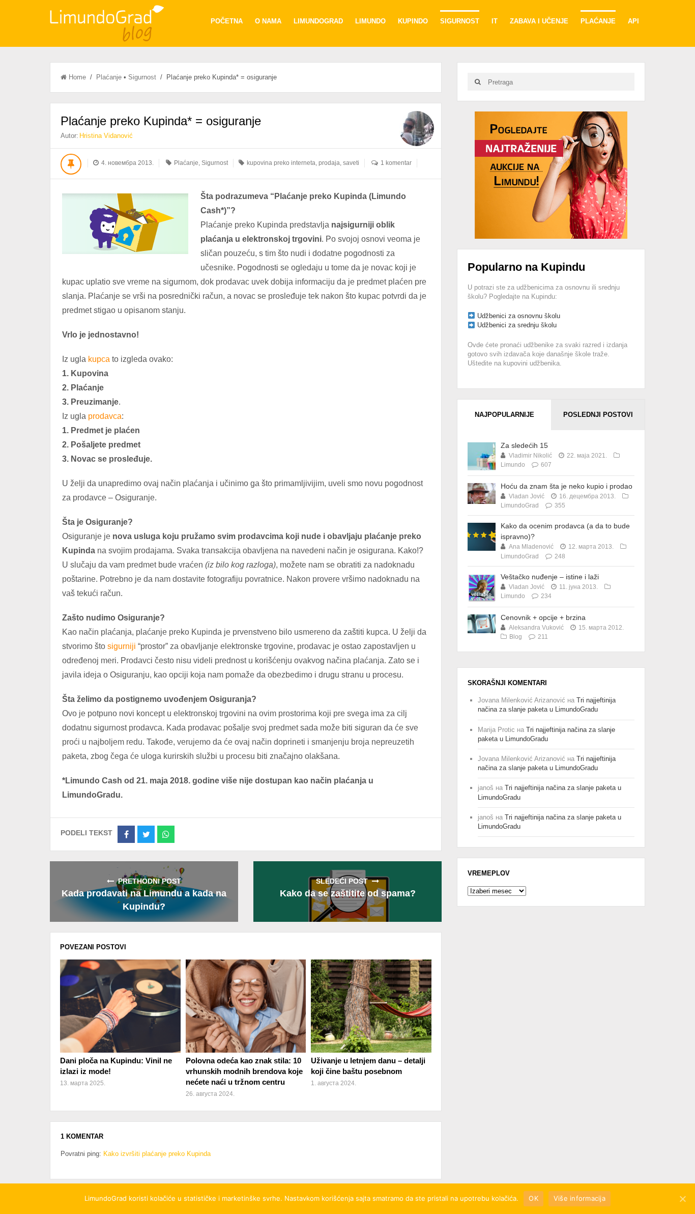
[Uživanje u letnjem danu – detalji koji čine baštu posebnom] (371, 1005)
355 (560, 505)
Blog (515, 636)
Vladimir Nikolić (530, 455)
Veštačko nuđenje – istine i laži (550, 577)
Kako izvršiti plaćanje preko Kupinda (157, 1153)
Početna (227, 21)
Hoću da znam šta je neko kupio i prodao (566, 486)
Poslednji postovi (598, 414)
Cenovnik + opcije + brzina (543, 617)
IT (494, 21)
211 (543, 636)
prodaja (329, 162)
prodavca (105, 416)
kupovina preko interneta (281, 162)
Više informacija (579, 1198)
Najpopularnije (504, 414)
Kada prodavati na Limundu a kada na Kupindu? (144, 900)
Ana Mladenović (531, 546)
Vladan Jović (526, 496)
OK (533, 1198)
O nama (268, 21)
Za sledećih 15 (524, 445)
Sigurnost (459, 21)
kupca (100, 359)
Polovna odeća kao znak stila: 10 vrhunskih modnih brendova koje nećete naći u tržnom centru (244, 1071)
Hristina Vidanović (106, 135)
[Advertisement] (551, 174)
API (633, 21)
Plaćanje (598, 21)
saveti (351, 162)
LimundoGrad (318, 21)
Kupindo (413, 21)
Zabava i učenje (539, 21)
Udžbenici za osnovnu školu (518, 316)
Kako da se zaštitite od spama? (348, 893)
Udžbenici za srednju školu (517, 325)
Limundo (370, 21)
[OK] (682, 1199)
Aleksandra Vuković (536, 627)
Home (77, 77)
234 (546, 596)
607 (546, 464)
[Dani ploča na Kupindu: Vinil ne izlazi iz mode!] (120, 1005)
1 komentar (396, 162)
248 (560, 556)
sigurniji (122, 646)
